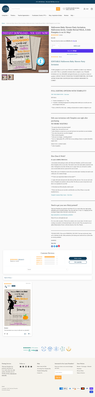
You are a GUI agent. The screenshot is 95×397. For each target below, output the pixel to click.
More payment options (72, 54)
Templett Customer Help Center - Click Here (61, 195)
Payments (79, 368)
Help (72, 15)
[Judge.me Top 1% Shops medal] (68, 349)
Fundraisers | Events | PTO (39, 15)
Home (3, 23)
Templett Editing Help (42, 370)
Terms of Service (81, 373)
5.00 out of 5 (21, 259)
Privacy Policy (80, 370)
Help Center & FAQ (41, 366)
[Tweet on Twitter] (54, 246)
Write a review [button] (78, 258)
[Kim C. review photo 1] (17, 307)
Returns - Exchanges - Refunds (84, 366)
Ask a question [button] (78, 262)
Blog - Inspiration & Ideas (55, 15)
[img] (7, 283)
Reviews (66, 15)
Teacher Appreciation (23, 15)
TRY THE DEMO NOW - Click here (60, 94)
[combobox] (33, 9)
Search (3, 386)
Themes (13, 15)
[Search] (58, 9)
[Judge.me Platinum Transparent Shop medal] (62, 349)
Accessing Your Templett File (44, 368)
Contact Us (39, 373)
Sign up (58, 377)
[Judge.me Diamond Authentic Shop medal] (43, 349)
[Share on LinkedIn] (57, 246)
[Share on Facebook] (52, 246)
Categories (5, 15)
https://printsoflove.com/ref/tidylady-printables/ (62, 214)
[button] (55, 35)
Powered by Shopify (6, 390)
